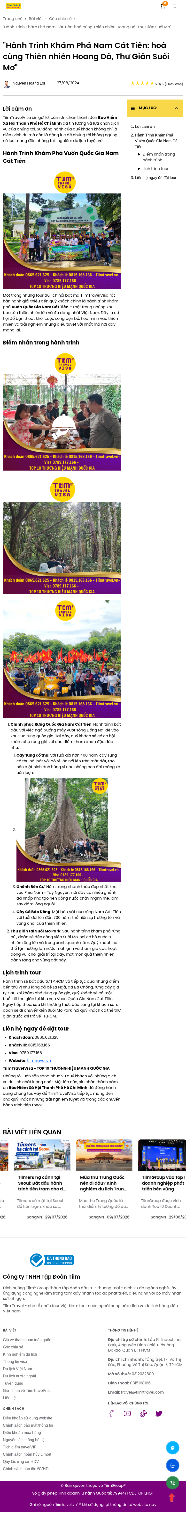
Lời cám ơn (145, 126)
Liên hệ (9, 1398)
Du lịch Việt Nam (17, 1369)
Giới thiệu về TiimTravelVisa (27, 1391)
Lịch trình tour (156, 169)
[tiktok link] (143, 1416)
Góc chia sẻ (13, 1347)
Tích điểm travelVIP (20, 1447)
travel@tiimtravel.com (142, 1392)
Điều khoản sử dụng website (27, 1418)
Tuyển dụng (13, 1383)
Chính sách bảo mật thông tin (28, 1425)
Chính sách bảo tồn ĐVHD (26, 1469)
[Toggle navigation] (174, 6)
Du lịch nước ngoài (19, 1376)
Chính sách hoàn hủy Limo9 (27, 1454)
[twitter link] (159, 1416)
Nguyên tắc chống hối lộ (24, 1440)
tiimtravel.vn (39, 1061)
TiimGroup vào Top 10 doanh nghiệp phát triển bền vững (154, 1183)
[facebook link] (111, 1416)
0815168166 (140, 1383)
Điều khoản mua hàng (22, 1433)
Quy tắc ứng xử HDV (21, 1462)
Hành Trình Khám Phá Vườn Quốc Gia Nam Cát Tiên (156, 141)
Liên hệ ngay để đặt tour (155, 178)
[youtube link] (127, 1416)
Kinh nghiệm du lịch (20, 1354)
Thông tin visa (15, 1362)
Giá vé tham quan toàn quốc (27, 1340)
